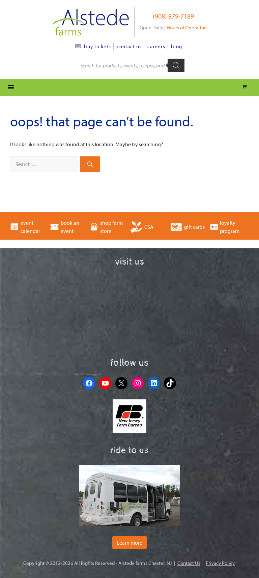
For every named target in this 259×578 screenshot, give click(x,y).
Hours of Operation (187, 27)
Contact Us (129, 46)
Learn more (129, 542)
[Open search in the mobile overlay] (129, 65)
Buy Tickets (97, 46)
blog (176, 46)
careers (156, 46)
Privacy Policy (220, 563)
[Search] (90, 164)
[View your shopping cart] (244, 87)
